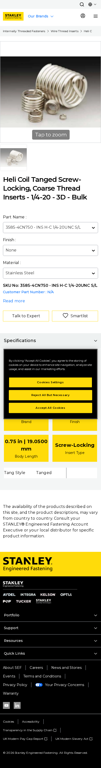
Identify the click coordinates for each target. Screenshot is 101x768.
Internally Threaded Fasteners (24, 31)
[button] (81, 4)
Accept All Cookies (50, 408)
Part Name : (14, 217)
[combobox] (6, 227)
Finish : (9, 240)
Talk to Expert (26, 316)
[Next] (94, 92)
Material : (12, 262)
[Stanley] (13, 16)
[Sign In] (82, 16)
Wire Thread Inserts (64, 31)
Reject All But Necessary (50, 395)
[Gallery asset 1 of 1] (13, 157)
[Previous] (6, 92)
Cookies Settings (50, 382)
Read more (14, 301)
